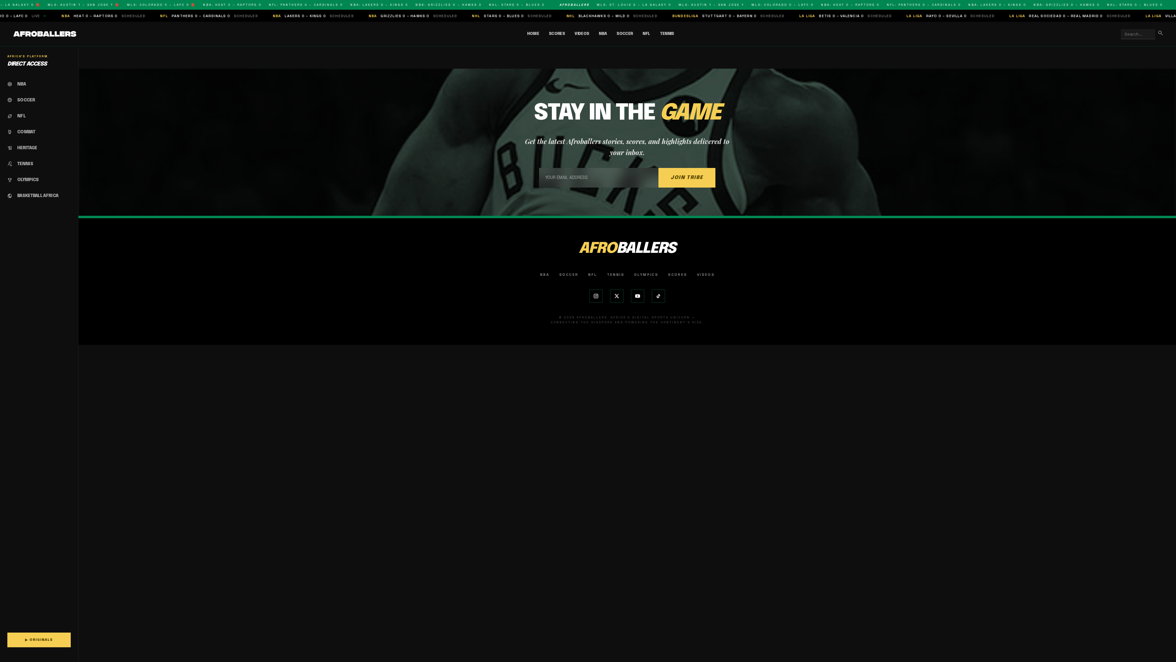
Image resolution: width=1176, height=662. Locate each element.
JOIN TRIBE (687, 177)
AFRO (627, 248)
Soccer (624, 34)
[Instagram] (596, 296)
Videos (582, 34)
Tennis (667, 34)
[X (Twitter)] (617, 296)
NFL (646, 34)
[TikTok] (658, 296)
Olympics (646, 274)
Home (533, 34)
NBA (603, 34)
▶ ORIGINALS (39, 640)
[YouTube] (637, 296)
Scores (557, 34)
